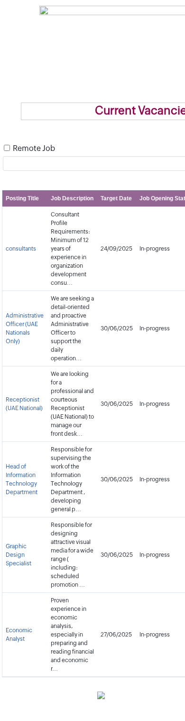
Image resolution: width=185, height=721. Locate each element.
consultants (21, 248)
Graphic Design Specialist (18, 555)
